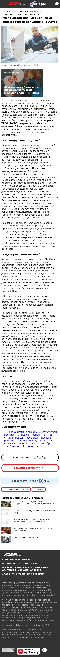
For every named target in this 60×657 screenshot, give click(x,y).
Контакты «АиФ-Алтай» (16, 559)
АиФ (36, 65)
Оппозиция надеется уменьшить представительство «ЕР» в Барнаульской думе (33, 503)
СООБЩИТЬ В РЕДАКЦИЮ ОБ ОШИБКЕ (23, 574)
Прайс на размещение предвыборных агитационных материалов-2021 (25, 568)
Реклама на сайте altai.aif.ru (20, 563)
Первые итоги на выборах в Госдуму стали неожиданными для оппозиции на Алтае (30, 433)
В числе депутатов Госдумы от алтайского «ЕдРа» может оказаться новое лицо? (31, 520)
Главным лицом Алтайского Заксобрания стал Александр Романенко (29, 445)
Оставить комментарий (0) (30, 468)
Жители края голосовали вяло (26, 537)
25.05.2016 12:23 (8, 11)
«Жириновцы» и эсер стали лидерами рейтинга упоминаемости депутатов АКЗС (29, 439)
